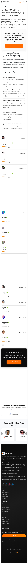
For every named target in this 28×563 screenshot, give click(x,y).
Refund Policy (5, 525)
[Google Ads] (14, 414)
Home (3, 490)
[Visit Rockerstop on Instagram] (9, 484)
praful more (4, 337)
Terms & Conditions (6, 519)
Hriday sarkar (4, 292)
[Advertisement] (14, 194)
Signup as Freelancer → (14, 535)
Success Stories (5, 505)
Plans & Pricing (5, 496)
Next (15, 345)
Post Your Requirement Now (14, 46)
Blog (3, 503)
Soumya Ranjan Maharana (7, 142)
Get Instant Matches (14, 362)
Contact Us (4, 498)
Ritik (3, 158)
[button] (26, 2)
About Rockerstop (5, 492)
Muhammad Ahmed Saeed (7, 173)
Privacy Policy (5, 521)
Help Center (4, 517)
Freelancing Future (6, 509)
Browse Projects (5, 507)
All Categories (5, 511)
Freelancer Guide (5, 523)
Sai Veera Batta (5, 232)
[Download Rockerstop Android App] (7, 544)
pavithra (3, 247)
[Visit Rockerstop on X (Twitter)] (12, 484)
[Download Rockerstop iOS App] (9, 544)
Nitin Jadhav (4, 307)
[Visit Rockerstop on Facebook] (3, 484)
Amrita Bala (4, 217)
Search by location (5, 6)
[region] (14, 414)
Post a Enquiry (5, 494)
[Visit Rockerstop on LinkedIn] (6, 484)
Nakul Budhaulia (5, 322)
